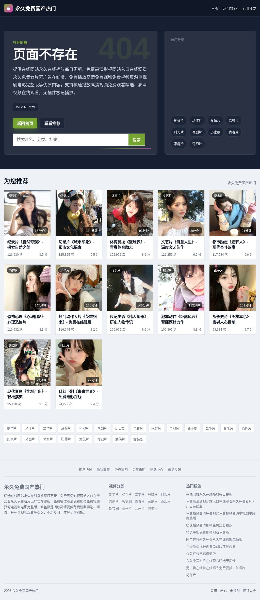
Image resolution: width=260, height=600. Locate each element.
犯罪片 (66, 439)
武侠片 (120, 439)
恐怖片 (246, 428)
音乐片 (228, 428)
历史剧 (215, 132)
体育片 (48, 439)
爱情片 (215, 120)
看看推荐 (52, 123)
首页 (214, 8)
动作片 (197, 120)
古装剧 (138, 439)
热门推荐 (230, 8)
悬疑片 (234, 120)
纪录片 (12, 439)
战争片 (210, 428)
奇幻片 (197, 144)
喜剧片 (197, 132)
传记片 (102, 439)
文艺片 (84, 439)
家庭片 (179, 144)
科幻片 (179, 132)
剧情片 (179, 120)
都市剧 (192, 428)
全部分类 (249, 8)
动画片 (30, 439)
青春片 (234, 132)
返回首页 (25, 123)
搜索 (137, 140)
